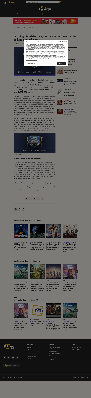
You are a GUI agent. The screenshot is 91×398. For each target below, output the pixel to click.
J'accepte (61, 63)
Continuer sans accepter (62, 41)
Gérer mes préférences (31, 63)
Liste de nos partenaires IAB (31, 60)
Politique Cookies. (60, 53)
